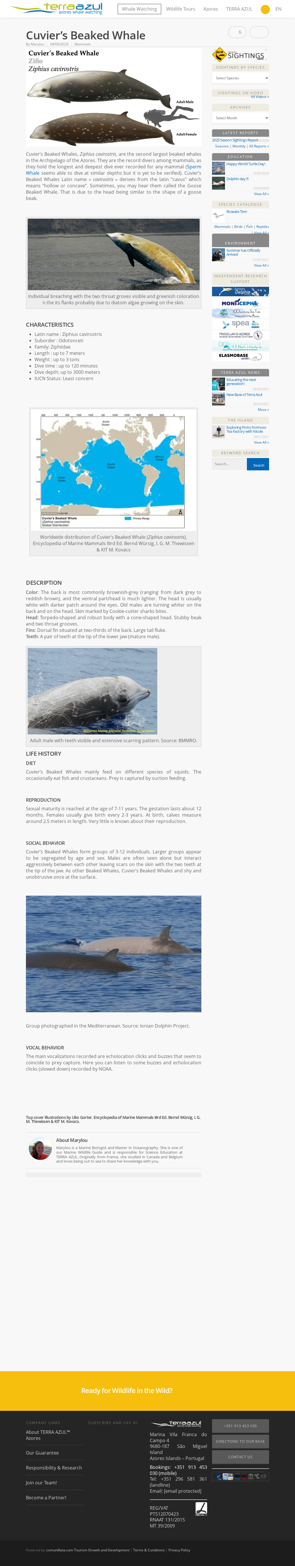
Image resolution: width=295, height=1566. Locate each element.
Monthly (238, 146)
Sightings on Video (240, 93)
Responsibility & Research (54, 1468)
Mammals (83, 44)
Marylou (37, 44)
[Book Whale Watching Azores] (265, 10)
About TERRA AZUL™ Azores (48, 1435)
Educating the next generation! (241, 381)
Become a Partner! (46, 1497)
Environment (240, 243)
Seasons (222, 146)
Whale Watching (139, 9)
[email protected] (182, 1491)
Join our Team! (41, 1483)
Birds (238, 226)
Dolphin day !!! (237, 178)
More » (263, 409)
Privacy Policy (179, 1550)
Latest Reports (240, 132)
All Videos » (260, 96)
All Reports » (259, 146)
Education (240, 156)
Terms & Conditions (149, 1550)
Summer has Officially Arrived (243, 252)
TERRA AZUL (239, 9)
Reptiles (262, 226)
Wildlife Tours (180, 9)
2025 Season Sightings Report (235, 140)
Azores (210, 9)
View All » (261, 193)
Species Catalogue (240, 204)
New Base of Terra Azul (244, 394)
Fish (249, 226)
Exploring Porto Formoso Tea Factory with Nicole (246, 429)
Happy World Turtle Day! (245, 163)
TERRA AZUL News (240, 372)
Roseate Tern (236, 211)
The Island (240, 420)
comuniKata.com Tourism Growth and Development (87, 1550)
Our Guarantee (42, 1453)
